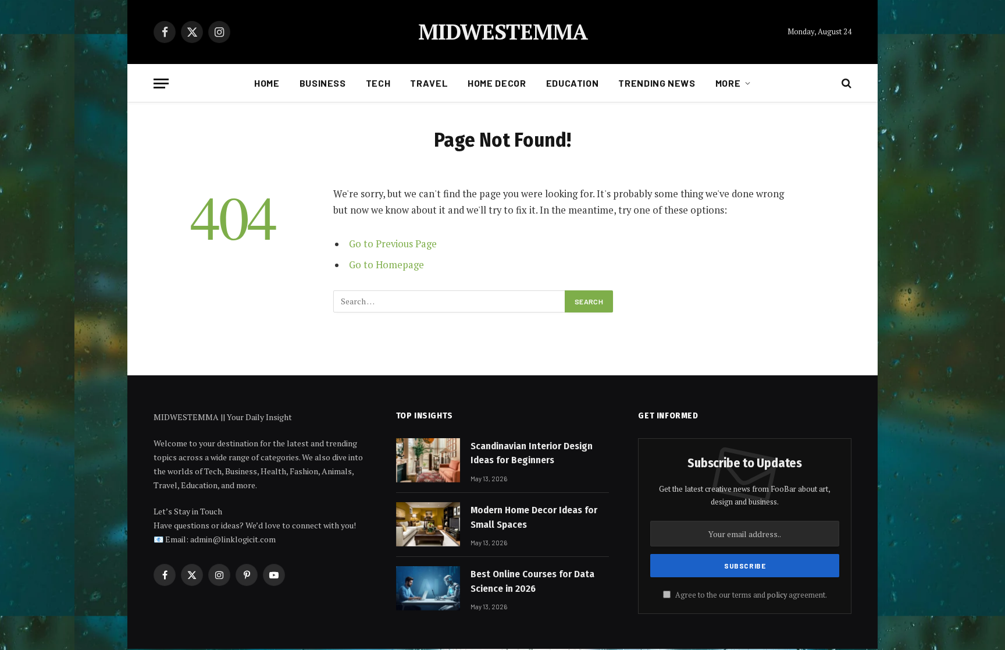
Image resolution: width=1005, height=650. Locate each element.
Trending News (656, 82)
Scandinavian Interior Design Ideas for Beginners (532, 453)
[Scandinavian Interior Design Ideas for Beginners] (428, 460)
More (728, 82)
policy (777, 595)
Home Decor (497, 82)
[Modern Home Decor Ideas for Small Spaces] (428, 524)
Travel (429, 82)
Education (572, 82)
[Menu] (161, 83)
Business (323, 82)
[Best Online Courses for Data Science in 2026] (428, 588)
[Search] (845, 83)
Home (267, 82)
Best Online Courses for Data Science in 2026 (532, 581)
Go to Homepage (386, 264)
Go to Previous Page (393, 243)
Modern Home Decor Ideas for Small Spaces (534, 517)
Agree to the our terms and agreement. (750, 595)
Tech (378, 82)
